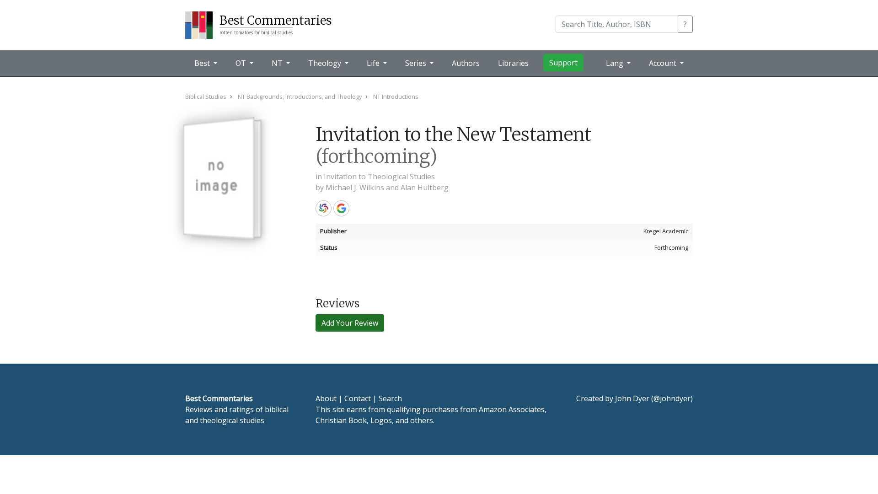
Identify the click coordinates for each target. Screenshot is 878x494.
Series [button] (416, 63)
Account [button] (663, 63)
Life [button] (374, 63)
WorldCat (324, 208)
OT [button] (242, 63)
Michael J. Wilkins (355, 188)
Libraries (513, 63)
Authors (466, 63)
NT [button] (278, 63)
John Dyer (632, 398)
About (326, 398)
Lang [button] (615, 63)
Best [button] (203, 63)
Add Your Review (349, 323)
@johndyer (672, 398)
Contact (357, 398)
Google (341, 208)
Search (390, 398)
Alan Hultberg (425, 188)
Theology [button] (325, 63)
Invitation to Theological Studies (379, 177)
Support (563, 63)
